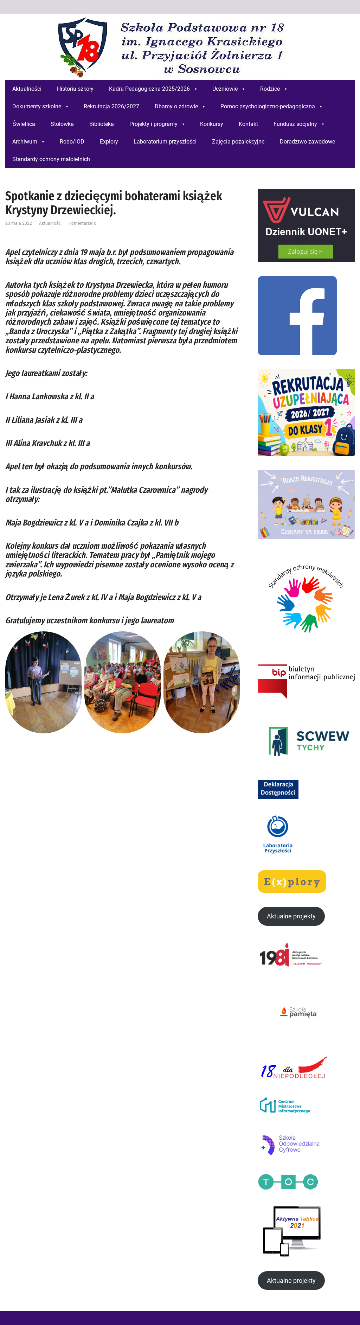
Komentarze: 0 (82, 223)
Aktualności (50, 223)
